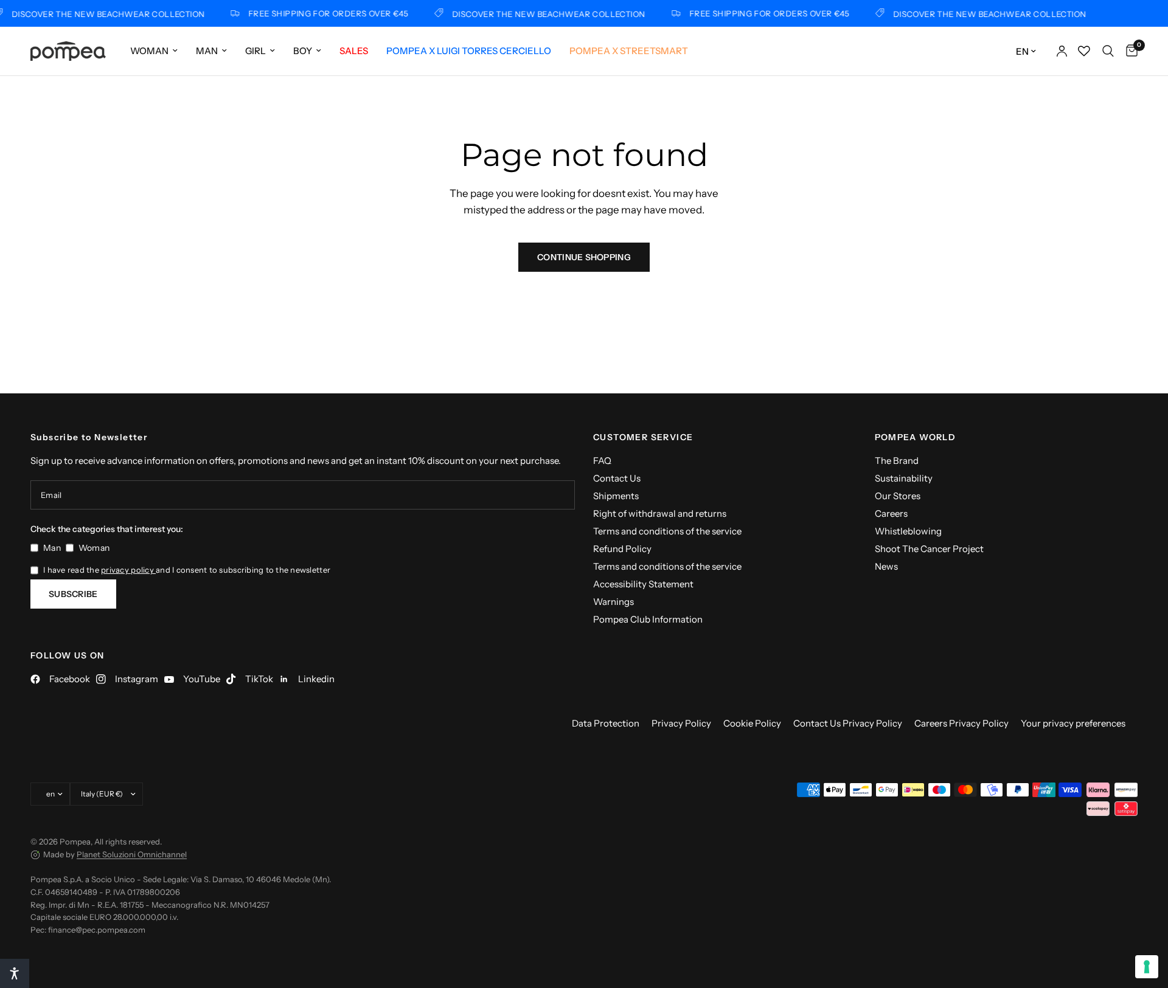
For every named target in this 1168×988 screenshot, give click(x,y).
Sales (353, 51)
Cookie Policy (752, 723)
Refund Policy (622, 548)
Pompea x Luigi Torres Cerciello (468, 51)
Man (207, 51)
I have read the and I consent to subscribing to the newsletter (186, 570)
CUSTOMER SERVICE (643, 437)
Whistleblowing (908, 531)
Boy (302, 51)
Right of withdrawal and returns (659, 513)
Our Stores (897, 496)
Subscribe (73, 594)
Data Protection (605, 723)
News (886, 566)
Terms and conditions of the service (667, 531)
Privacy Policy (681, 723)
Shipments (616, 496)
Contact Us (617, 478)
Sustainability (904, 478)
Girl (255, 51)
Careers (891, 513)
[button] (14, 973)
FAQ (602, 460)
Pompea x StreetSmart (628, 51)
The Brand (897, 460)
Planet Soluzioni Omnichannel (132, 854)
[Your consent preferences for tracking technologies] (1146, 966)
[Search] (1108, 51)
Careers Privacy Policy (961, 723)
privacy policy (128, 570)
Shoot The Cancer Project (929, 548)
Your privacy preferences (1073, 723)
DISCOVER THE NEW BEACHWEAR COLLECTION (542, 13)
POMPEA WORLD (915, 437)
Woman (149, 51)
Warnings (613, 601)
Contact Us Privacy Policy (847, 723)
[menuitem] (154, 51)
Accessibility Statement (643, 584)
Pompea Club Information (648, 619)
